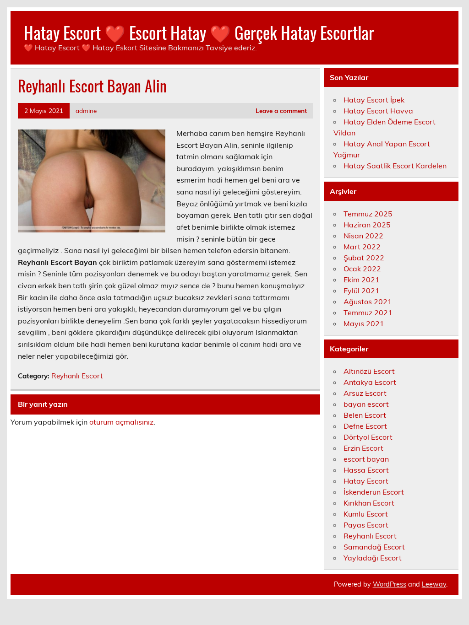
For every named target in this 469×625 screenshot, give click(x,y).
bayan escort (366, 404)
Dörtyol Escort (368, 437)
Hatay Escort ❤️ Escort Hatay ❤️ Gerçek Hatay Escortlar (199, 32)
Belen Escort (365, 415)
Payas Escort (366, 524)
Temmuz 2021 (368, 312)
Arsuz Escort (365, 393)
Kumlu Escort (366, 513)
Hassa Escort (366, 469)
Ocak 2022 (362, 268)
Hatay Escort (366, 480)
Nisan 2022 (363, 235)
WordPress (389, 584)
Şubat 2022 (364, 257)
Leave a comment (281, 110)
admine (86, 110)
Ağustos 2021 (368, 301)
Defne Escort (365, 426)
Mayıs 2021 (364, 323)
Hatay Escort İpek (374, 99)
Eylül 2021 (362, 290)
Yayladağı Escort (373, 557)
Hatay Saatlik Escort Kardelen (395, 165)
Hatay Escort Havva (378, 110)
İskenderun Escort (374, 491)
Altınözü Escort (369, 371)
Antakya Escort (370, 382)
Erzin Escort (363, 448)
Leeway (434, 584)
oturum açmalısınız (121, 421)
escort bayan (366, 458)
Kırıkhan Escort (369, 502)
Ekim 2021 (362, 279)
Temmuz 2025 (368, 213)
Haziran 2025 (367, 224)
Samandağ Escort (374, 546)
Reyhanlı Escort (77, 376)
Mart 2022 (362, 246)
